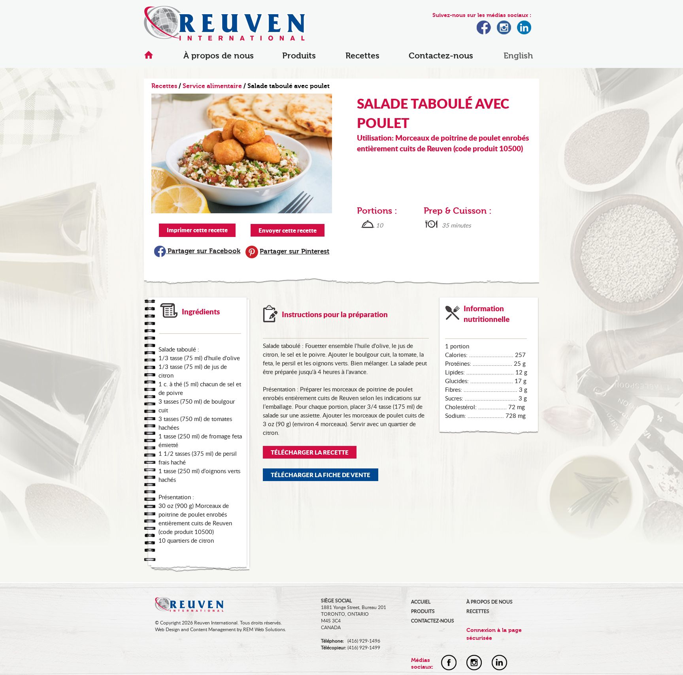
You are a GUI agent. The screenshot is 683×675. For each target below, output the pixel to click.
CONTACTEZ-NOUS (432, 620)
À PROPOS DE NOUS (489, 601)
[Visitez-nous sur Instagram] (504, 32)
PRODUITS (423, 611)
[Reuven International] (225, 38)
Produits (299, 55)
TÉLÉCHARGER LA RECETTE (310, 452)
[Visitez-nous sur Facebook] (484, 32)
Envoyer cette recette (287, 230)
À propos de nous (218, 55)
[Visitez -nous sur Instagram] (474, 668)
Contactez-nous (441, 55)
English (518, 55)
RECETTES (477, 611)
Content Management (213, 629)
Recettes (362, 55)
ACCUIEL (420, 601)
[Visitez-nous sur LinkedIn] (524, 32)
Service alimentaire (212, 86)
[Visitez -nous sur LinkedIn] (499, 668)
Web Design (167, 629)
